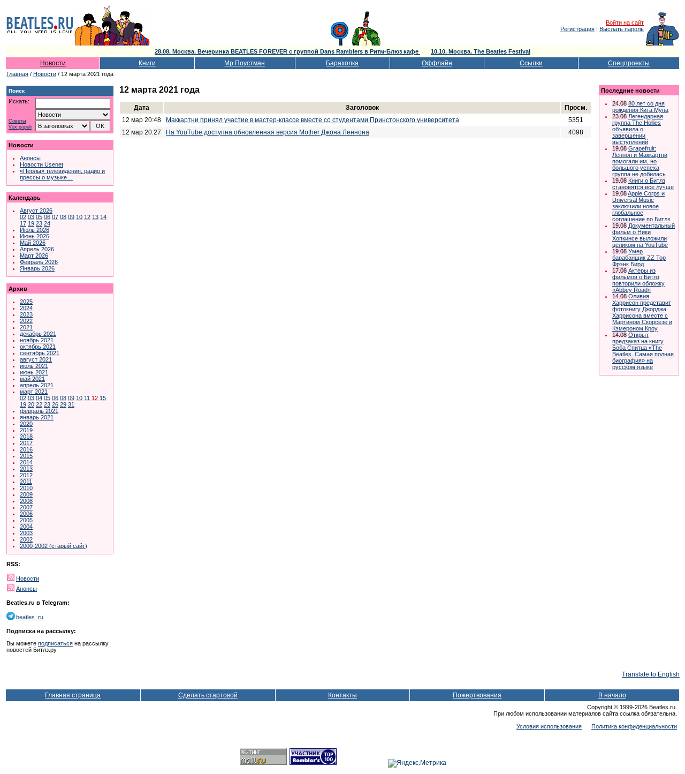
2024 (26, 308)
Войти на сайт (625, 22)
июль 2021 (34, 366)
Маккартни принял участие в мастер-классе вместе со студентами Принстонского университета (312, 120)
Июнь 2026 (34, 236)
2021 (26, 327)
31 (71, 404)
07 (55, 217)
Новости (53, 63)
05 (39, 217)
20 (31, 404)
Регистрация (577, 29)
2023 (26, 314)
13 (95, 217)
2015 (26, 456)
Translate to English (651, 674)
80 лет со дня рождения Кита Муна (640, 106)
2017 (26, 443)
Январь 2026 (37, 268)
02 (23, 217)
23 (39, 223)
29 (63, 404)
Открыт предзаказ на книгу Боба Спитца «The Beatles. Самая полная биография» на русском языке (643, 351)
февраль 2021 (39, 411)
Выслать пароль (621, 29)
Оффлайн (437, 63)
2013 (26, 468)
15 (103, 398)
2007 (26, 507)
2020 (26, 423)
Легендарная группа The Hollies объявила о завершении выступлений (637, 129)
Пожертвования (477, 695)
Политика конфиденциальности (634, 726)
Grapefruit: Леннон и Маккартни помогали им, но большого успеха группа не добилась (639, 161)
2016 (26, 449)
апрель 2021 (37, 385)
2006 (26, 513)
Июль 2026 (34, 230)
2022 (26, 321)
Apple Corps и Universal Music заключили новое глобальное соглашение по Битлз (641, 206)
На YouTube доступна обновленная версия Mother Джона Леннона (267, 132)
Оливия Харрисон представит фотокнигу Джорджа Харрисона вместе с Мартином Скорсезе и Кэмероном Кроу (642, 312)
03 (31, 217)
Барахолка (342, 63)
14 (103, 217)
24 (47, 223)
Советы (17, 121)
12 (87, 217)
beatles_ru (29, 617)
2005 (26, 520)
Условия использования (549, 726)
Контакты (342, 695)
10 (79, 217)
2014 (26, 462)
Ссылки (531, 63)
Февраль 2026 (39, 262)
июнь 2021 (34, 372)
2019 (26, 430)
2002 (26, 539)
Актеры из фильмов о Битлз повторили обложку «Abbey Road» (638, 280)
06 (47, 217)
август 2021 (36, 359)
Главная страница (73, 695)
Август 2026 (36, 210)
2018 (26, 436)
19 (31, 223)
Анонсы (30, 158)
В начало (612, 695)
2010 (26, 488)
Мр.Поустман (244, 63)
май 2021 (32, 378)
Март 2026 (34, 255)
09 (71, 217)
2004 (26, 526)
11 (87, 398)
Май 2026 (32, 242)
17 (23, 223)
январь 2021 (37, 417)
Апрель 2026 (37, 249)
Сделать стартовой (208, 695)
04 (39, 398)
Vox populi (20, 127)
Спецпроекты (629, 63)
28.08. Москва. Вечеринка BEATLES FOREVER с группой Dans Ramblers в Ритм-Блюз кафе (287, 51)
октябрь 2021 (38, 346)
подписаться (55, 643)
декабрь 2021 (38, 333)
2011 (26, 481)
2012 (26, 475)
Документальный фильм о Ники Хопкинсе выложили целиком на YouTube (643, 235)
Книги (147, 63)
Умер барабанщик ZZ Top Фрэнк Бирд (639, 257)
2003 (26, 533)
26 (55, 404)
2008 (26, 501)
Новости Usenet (41, 164)
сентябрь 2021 (39, 353)
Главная (17, 74)
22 (39, 404)
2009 (26, 494)
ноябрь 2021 (37, 340)
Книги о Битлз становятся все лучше (643, 183)
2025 (26, 301)
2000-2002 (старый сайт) (53, 546)
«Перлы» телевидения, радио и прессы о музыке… (62, 174)
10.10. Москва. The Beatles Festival (480, 51)
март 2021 (34, 391)
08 (63, 217)
